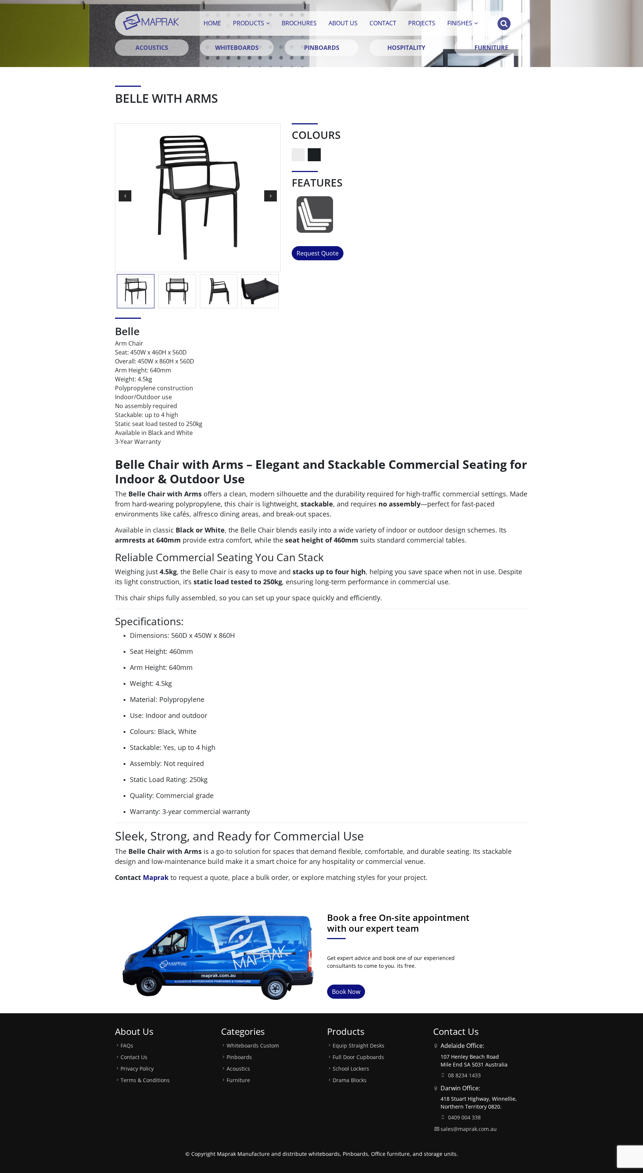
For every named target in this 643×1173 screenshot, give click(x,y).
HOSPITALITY (406, 48)
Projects (421, 23)
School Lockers (351, 1068)
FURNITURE (491, 48)
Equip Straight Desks (358, 1045)
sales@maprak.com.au (469, 1128)
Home (212, 23)
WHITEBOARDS (237, 48)
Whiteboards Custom (253, 1045)
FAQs (127, 1045)
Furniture (238, 1080)
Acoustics (238, 1068)
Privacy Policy (137, 1068)
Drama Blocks (350, 1080)
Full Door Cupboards (358, 1057)
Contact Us (134, 1057)
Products (248, 23)
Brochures (299, 23)
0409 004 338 (464, 1117)
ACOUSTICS (151, 48)
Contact (383, 23)
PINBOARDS (321, 48)
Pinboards (239, 1057)
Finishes (459, 23)
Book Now (346, 992)
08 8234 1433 (464, 1075)
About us (343, 23)
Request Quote (318, 253)
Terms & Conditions (145, 1080)
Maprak (156, 877)
